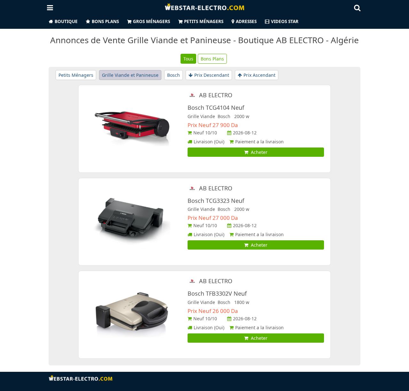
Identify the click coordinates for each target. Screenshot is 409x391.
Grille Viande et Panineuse (130, 75)
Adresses (246, 21)
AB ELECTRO (215, 95)
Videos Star (284, 21)
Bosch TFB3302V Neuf (217, 293)
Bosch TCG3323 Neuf (216, 200)
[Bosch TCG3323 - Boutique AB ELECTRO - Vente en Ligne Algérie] (131, 221)
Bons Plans (105, 21)
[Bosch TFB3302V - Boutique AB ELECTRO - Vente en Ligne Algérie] (131, 314)
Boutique (66, 21)
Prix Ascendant (259, 75)
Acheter (257, 152)
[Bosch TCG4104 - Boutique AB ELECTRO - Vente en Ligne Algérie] (131, 128)
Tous (188, 59)
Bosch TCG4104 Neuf (216, 107)
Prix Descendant (211, 75)
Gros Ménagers (151, 21)
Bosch (173, 75)
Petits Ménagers (203, 21)
